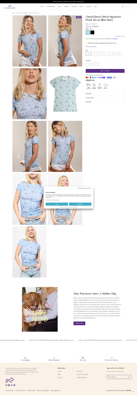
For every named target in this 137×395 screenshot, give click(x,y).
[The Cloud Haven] (10, 6)
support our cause (82, 374)
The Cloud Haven (91, 46)
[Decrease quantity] (88, 64)
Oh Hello (128, 390)
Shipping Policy (55, 390)
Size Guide (88, 102)
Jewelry (66, 6)
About (81, 6)
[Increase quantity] (97, 64)
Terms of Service (20, 390)
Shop (59, 6)
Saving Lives (79, 323)
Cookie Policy (31, 390)
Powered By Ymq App (120, 36)
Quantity (88, 60)
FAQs (59, 374)
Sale (95, 6)
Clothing (74, 6)
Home (42, 6)
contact (60, 377)
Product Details (90, 97)
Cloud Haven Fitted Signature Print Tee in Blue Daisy (27, 13)
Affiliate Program (82, 377)
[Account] (126, 7)
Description (89, 93)
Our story (79, 371)
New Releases (51, 6)
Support (88, 6)
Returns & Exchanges (43, 390)
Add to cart (105, 71)
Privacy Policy (10, 390)
